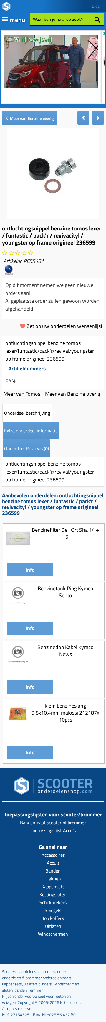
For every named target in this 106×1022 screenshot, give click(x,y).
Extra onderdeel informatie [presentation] (31, 430)
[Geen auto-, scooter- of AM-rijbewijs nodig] (51, 89)
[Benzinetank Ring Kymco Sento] (18, 607)
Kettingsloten (53, 894)
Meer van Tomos (22, 394)
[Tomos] (9, 273)
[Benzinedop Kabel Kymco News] (18, 666)
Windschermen (53, 933)
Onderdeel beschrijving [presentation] (27, 413)
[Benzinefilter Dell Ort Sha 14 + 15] (18, 548)
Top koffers (53, 918)
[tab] (27, 413)
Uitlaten (53, 926)
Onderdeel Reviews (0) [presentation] (26, 448)
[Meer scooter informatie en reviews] (17, 253)
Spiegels (53, 910)
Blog (96, 6)
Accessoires (53, 854)
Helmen (53, 878)
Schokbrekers (53, 902)
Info (30, 570)
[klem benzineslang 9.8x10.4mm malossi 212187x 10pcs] (18, 724)
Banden (53, 870)
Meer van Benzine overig (31, 118)
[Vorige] (83, 118)
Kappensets (53, 886)
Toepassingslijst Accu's (53, 830)
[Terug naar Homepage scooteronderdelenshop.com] (53, 788)
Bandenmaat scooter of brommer (53, 822)
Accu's (53, 862)
